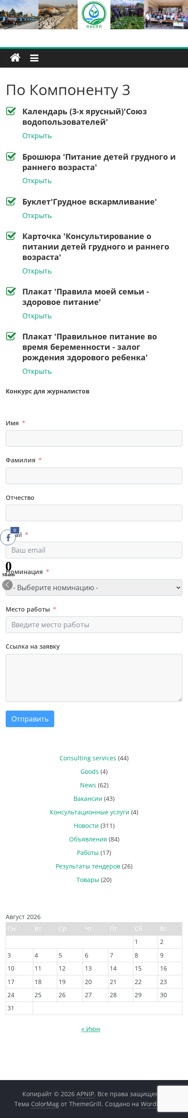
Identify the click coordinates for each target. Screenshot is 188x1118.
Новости (86, 825)
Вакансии (87, 798)
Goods (89, 771)
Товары (88, 879)
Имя (12, 423)
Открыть (37, 135)
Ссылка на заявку (33, 646)
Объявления (88, 839)
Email (14, 534)
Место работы (28, 609)
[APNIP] (94, 5)
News (88, 785)
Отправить (30, 719)
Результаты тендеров (88, 866)
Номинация (24, 572)
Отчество (20, 497)
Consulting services (87, 758)
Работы (88, 852)
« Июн (90, 1029)
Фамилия (20, 460)
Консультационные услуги (89, 812)
